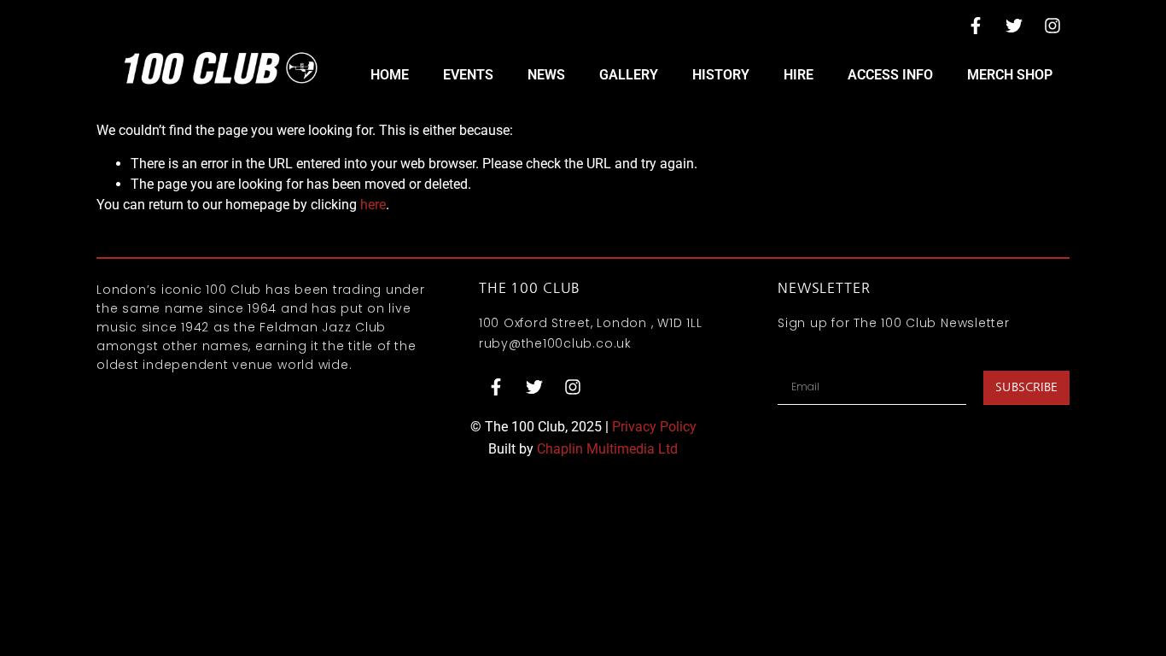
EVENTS (468, 75)
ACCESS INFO (890, 75)
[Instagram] (1052, 26)
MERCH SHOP (1009, 75)
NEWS (546, 75)
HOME (389, 75)
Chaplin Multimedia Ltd (607, 449)
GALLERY (628, 75)
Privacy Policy (654, 427)
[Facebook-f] (976, 26)
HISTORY (720, 75)
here (373, 204)
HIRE (798, 75)
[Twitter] (1014, 26)
